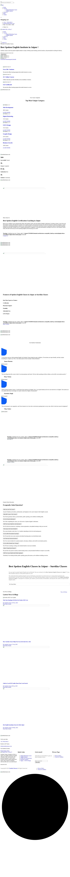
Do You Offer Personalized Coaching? (11, 533)
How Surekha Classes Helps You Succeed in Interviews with (17, 641)
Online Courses (8, 77)
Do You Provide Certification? (9, 519)
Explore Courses (10, 462)
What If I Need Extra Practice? (10, 548)
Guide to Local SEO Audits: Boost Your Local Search (15, 683)
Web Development (8, 107)
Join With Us (10, 439)
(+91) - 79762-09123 (7, 22)
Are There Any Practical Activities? (10, 538)
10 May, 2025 (15, 727)
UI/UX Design (7, 125)
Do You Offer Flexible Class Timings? (11, 543)
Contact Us (4, 42)
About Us (5, 12)
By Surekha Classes (7, 602)
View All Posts (64, 592)
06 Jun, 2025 (15, 686)
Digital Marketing (8, 116)
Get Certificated (7, 84)
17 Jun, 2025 (15, 644)
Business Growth (7, 143)
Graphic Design (7, 134)
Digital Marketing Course (11, 9)
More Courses (6, 324)
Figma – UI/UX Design (26, 760)
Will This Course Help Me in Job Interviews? (12, 523)
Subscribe (38, 762)
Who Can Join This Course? (9, 509)
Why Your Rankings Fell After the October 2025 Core (15, 600)
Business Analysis (24, 759)
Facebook (3, 59)
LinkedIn (14, 59)
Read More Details (7, 604)
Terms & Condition (59, 757)
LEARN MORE (6, 112)
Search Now (3, 54)
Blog (4, 13)
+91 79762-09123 (4, 741)
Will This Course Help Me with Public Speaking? (13, 553)
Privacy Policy (58, 755)
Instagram (10, 59)
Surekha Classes (13, 768)
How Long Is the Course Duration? (10, 528)
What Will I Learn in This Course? (10, 514)
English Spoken (9, 11)
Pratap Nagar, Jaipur (5, 750)
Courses (5, 8)
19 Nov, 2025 (15, 602)
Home (4, 7)
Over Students (8, 69)
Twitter (6, 59)
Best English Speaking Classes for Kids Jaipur (13, 724)
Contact (5, 14)
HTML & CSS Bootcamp (26, 758)
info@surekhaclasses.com (8, 23)
